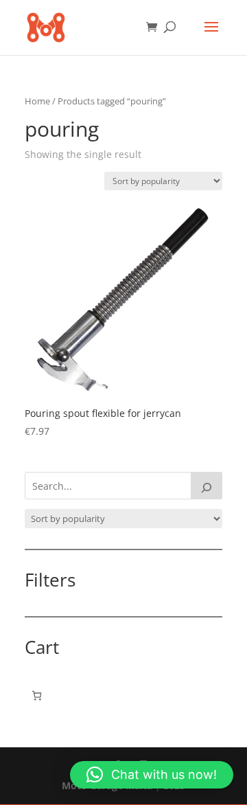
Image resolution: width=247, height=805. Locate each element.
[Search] (206, 485)
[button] (151, 775)
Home (37, 101)
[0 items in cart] (37, 695)
